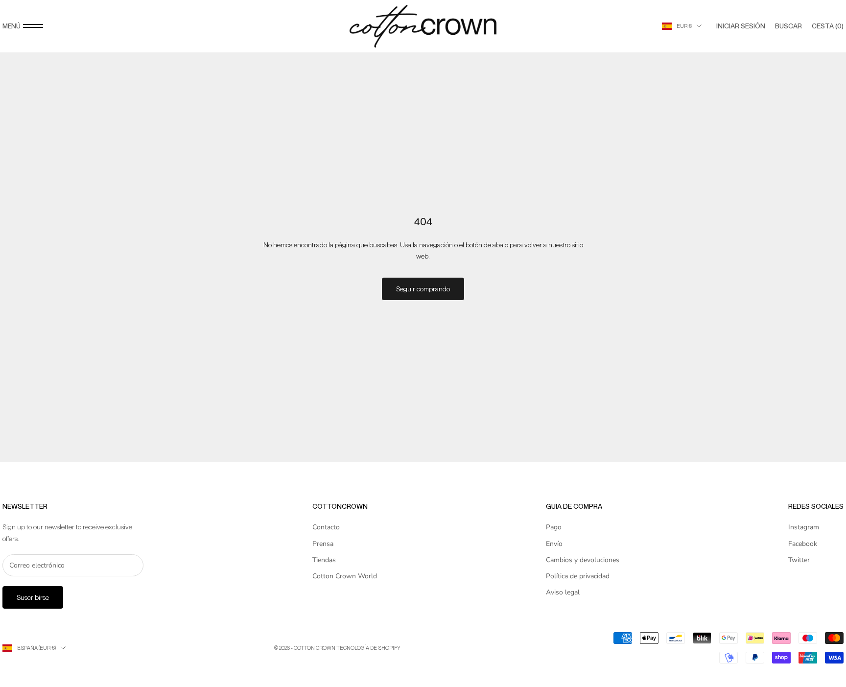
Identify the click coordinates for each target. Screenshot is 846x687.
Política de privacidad (578, 576)
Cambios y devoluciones (582, 560)
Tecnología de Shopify (368, 647)
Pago (554, 527)
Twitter (799, 560)
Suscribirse (33, 597)
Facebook (802, 543)
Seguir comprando (423, 289)
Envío (554, 543)
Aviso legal (563, 592)
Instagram (803, 527)
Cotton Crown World (344, 576)
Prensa (322, 543)
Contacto (326, 527)
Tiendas (324, 560)
